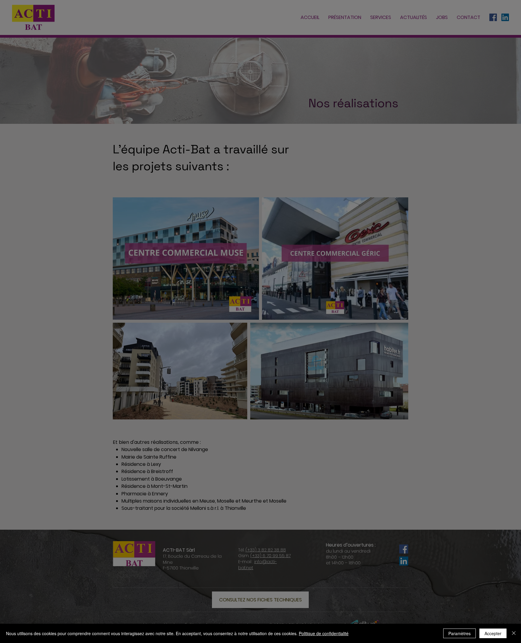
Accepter (493, 633)
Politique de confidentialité (324, 633)
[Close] (513, 633)
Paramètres (459, 633)
